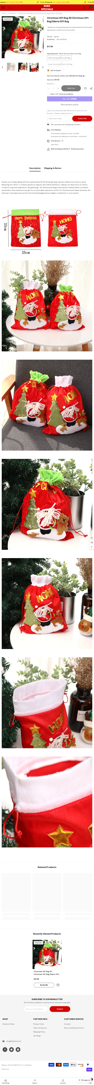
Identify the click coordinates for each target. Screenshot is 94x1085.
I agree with (54, 94)
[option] (23, 37)
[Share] (90, 88)
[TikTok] (18, 1049)
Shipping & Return (52, 168)
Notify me (44, 985)
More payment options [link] (69, 104)
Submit (60, 1009)
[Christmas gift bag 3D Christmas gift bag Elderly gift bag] (47, 954)
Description (35, 168)
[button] (2, 67)
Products (12, 13)
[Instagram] (11, 1049)
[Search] (9, 7)
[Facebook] (5, 1049)
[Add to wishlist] (85, 88)
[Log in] (84, 7)
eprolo (56, 37)
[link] (16, 914)
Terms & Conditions (66, 94)
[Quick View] (58, 942)
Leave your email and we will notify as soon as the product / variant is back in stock (67, 112)
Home (4, 13)
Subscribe (82, 118)
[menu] (3, 7)
